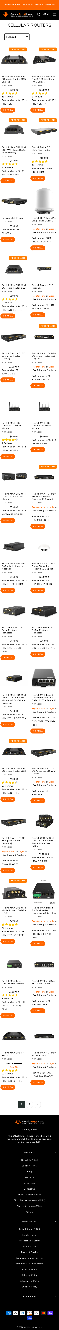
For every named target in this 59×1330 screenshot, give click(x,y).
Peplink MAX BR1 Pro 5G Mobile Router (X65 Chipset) (14, 79)
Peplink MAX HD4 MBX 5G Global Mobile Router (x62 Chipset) (44, 496)
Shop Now (8, 110)
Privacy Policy (29, 1269)
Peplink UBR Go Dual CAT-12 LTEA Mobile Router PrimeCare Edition (43, 842)
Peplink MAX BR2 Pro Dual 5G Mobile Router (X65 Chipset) (43, 79)
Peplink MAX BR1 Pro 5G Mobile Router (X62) (14, 770)
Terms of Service (29, 1252)
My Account (29, 1183)
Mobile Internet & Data (29, 1229)
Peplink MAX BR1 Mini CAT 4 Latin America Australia (13, 566)
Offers (29, 1211)
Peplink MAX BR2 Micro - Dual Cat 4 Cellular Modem (14, 496)
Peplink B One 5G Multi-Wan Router (41, 148)
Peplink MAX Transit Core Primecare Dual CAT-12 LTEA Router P (44, 698)
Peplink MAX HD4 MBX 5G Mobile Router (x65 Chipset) (44, 356)
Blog (29, 1171)
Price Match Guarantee (29, 1194)
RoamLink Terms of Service (29, 1257)
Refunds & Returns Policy (29, 1263)
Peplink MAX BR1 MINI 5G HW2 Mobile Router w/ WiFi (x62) (14, 150)
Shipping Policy (29, 1275)
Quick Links (29, 1152)
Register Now (38, 229)
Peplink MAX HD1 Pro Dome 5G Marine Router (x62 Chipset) (43, 566)
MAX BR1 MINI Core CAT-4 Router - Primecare (42, 630)
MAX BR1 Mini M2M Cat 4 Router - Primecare (12, 630)
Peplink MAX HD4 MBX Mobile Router (44, 1054)
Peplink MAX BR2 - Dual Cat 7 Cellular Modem (12, 426)
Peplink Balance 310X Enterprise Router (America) (13, 841)
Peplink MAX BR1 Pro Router (13, 1054)
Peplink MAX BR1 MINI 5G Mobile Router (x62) (14, 286)
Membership (29, 1246)
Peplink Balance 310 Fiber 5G (42, 286)
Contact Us (29, 1188)
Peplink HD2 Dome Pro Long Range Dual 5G (44, 219)
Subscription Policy (29, 1280)
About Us (29, 1177)
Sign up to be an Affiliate (30, 1206)
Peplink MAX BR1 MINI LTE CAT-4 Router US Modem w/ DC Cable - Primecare (14, 699)
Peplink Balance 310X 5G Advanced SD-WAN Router (44, 771)
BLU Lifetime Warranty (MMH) (29, 1200)
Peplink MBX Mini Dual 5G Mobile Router (43, 982)
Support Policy (29, 1286)
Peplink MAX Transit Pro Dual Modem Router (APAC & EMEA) (44, 910)
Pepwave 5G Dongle (12, 218)
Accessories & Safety (30, 1240)
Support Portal (29, 1165)
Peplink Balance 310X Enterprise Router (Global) (13, 356)
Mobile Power (29, 1234)
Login (51, 229)
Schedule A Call (29, 1159)
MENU (47, 14)
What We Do (29, 1221)
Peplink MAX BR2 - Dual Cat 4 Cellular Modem (42, 426)
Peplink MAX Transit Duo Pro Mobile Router (13, 982)
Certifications (29, 1296)
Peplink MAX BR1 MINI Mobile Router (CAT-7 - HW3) (14, 910)
